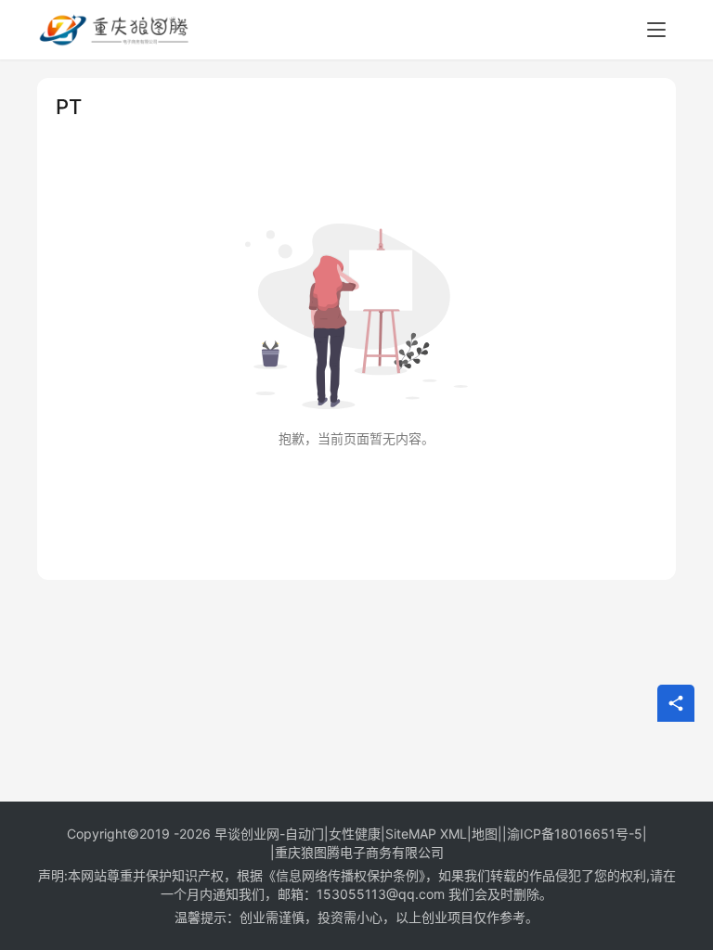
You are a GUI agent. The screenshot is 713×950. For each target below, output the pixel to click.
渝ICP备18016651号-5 (574, 833)
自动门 (304, 833)
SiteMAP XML (426, 833)
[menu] (656, 29)
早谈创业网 (246, 833)
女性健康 (355, 833)
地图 (485, 833)
